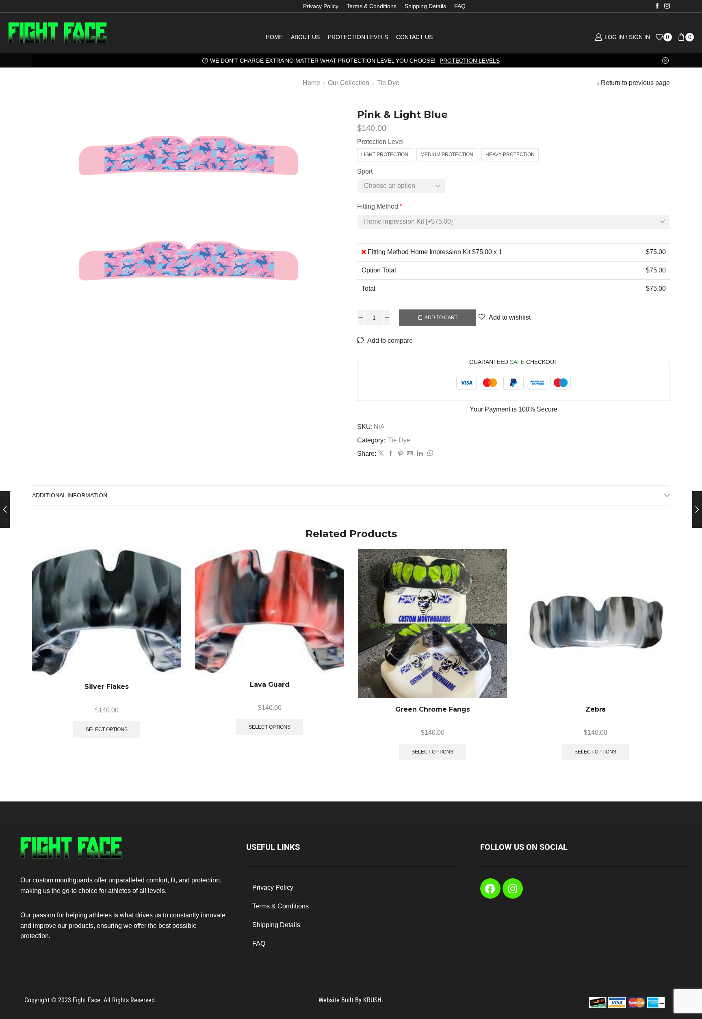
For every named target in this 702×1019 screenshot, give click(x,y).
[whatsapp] (429, 454)
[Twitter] (381, 454)
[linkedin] (420, 454)
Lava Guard (270, 684)
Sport (365, 171)
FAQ (460, 6)
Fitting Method (379, 206)
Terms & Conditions (371, 6)
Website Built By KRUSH (349, 1000)
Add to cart (441, 317)
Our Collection (348, 82)
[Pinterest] (400, 454)
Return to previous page (635, 82)
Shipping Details (425, 6)
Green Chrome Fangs (432, 709)
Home (274, 37)
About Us (305, 37)
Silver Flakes (106, 686)
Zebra (595, 709)
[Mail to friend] (410, 454)
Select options (166, 622)
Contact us (414, 37)
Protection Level (380, 141)
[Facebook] (657, 6)
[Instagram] (667, 6)
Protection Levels (358, 37)
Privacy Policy (320, 6)
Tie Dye (388, 82)
